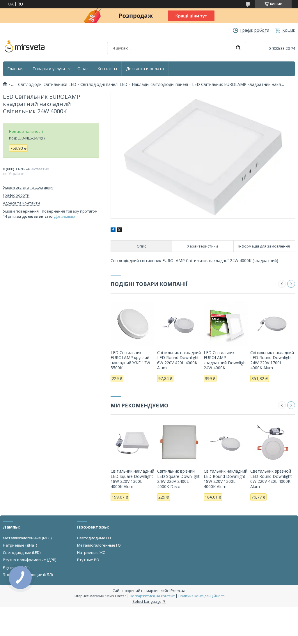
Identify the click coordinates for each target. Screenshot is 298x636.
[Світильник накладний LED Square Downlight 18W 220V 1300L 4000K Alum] (133, 442)
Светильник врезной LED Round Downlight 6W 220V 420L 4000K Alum (271, 478)
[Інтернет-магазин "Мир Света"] (25, 46)
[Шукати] (238, 48)
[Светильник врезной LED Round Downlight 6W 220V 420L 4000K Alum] (272, 442)
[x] (119, 230)
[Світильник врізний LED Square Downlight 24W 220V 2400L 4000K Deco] (179, 442)
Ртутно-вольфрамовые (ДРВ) (29, 559)
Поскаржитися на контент (152, 595)
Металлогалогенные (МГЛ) (27, 537)
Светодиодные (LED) (21, 552)
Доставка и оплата (145, 68)
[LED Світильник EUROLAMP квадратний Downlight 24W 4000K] (226, 324)
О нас (82, 68)
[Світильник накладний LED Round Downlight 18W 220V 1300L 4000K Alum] (226, 442)
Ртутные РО (88, 559)
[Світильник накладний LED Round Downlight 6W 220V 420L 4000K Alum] (179, 324)
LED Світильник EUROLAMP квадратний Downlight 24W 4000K (225, 360)
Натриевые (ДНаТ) (20, 545)
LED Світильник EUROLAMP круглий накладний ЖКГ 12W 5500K (130, 360)
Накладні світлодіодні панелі (160, 84)
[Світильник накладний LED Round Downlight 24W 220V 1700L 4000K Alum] (272, 324)
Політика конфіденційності (201, 595)
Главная (15, 68)
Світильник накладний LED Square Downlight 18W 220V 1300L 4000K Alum (132, 478)
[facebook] (113, 230)
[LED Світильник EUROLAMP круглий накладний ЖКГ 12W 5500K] (133, 324)
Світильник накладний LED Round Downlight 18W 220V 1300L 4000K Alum (225, 478)
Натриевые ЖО (91, 552)
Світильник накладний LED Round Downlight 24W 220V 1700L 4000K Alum (272, 360)
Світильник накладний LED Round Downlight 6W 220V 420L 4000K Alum (179, 360)
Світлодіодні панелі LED (103, 84)
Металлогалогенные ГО (99, 545)
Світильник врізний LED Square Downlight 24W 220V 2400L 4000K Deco (178, 478)
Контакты (107, 68)
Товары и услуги (49, 68)
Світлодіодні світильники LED (47, 84)
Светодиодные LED (95, 537)
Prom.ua (178, 590)
